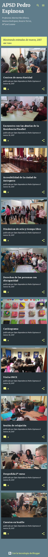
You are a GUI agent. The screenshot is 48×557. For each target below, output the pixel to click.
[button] (43, 89)
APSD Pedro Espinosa (16, 8)
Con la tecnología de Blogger (25, 553)
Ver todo (7, 43)
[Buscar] (37, 5)
